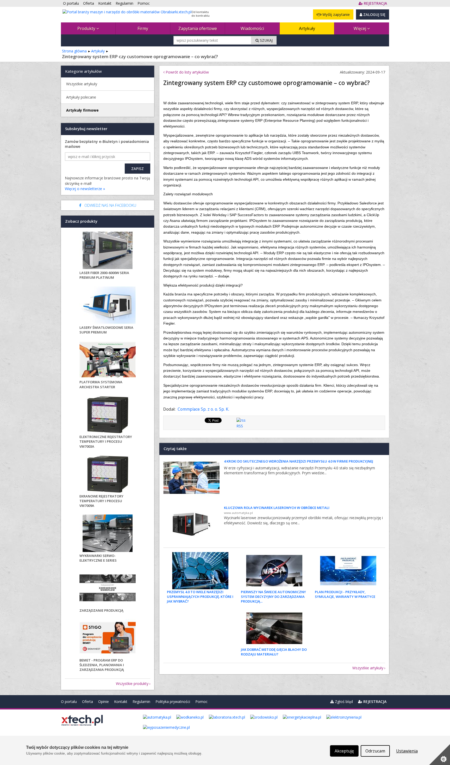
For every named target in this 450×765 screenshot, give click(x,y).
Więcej (360, 28)
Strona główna (74, 50)
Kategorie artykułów (83, 71)
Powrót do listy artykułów (187, 72)
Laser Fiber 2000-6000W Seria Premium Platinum (104, 275)
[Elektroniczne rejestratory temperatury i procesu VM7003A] (107, 415)
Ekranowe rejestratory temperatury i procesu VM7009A (101, 501)
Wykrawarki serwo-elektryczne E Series (98, 558)
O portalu (69, 701)
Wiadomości (252, 28)
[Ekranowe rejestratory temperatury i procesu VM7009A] (107, 474)
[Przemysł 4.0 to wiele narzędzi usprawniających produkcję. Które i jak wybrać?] (200, 571)
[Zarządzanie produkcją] (107, 588)
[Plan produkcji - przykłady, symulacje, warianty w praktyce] (348, 571)
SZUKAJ (266, 40)
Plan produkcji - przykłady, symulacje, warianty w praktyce (345, 594)
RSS (239, 425)
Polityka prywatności (172, 701)
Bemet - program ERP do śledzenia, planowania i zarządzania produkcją (101, 665)
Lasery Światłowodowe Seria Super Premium (106, 330)
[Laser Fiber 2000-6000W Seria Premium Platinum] (107, 251)
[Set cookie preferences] (439, 754)
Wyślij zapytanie (335, 14)
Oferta (87, 701)
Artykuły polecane (81, 97)
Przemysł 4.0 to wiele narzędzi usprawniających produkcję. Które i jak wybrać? (200, 597)
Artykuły (307, 28)
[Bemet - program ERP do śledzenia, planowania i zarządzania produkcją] (107, 638)
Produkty (86, 28)
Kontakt (120, 701)
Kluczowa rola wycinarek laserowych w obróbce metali (276, 507)
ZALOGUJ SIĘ (373, 14)
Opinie (103, 701)
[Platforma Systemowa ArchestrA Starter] (107, 360)
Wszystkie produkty (132, 683)
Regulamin (141, 701)
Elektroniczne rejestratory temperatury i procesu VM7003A (105, 441)
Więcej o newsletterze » (85, 188)
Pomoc (201, 701)
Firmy (143, 28)
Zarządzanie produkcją (101, 610)
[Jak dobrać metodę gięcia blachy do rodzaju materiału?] (274, 628)
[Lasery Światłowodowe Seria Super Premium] (107, 305)
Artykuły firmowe (82, 110)
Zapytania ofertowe (197, 28)
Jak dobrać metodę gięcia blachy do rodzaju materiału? (274, 652)
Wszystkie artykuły (367, 667)
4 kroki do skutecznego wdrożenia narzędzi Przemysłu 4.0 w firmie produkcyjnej (298, 461)
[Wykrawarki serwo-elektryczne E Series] (107, 533)
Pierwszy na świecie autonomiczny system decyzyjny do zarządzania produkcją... (273, 597)
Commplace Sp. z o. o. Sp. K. (203, 409)
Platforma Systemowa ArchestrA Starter (100, 384)
